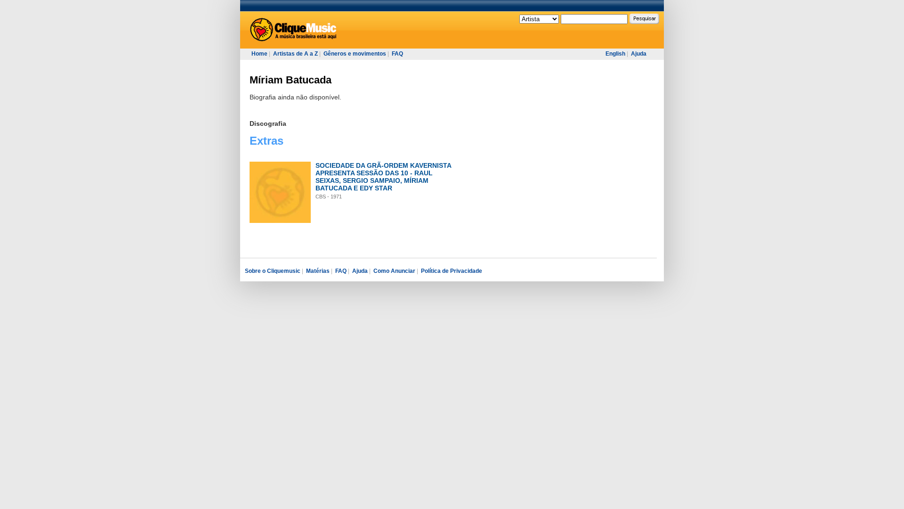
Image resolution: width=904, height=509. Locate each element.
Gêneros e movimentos (354, 53)
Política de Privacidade (451, 271)
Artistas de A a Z (295, 53)
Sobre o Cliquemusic (272, 271)
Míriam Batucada (290, 80)
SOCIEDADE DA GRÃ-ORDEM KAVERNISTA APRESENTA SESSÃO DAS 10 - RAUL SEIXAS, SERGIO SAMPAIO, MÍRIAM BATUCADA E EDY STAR (383, 177)
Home (259, 53)
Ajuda (638, 53)
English (615, 53)
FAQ (397, 53)
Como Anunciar (394, 271)
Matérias (318, 271)
